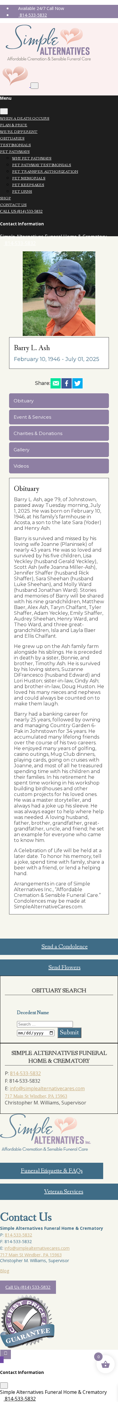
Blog (4, 1271)
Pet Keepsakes (28, 185)
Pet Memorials (28, 178)
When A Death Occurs (24, 118)
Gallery (21, 450)
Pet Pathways (15, 151)
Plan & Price (13, 125)
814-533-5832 (32, 15)
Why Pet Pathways (31, 158)
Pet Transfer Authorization (45, 171)
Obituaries (12, 138)
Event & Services (32, 417)
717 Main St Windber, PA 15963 (36, 1096)
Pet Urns (22, 191)
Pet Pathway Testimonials (41, 165)
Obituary (24, 401)
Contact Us (13, 205)
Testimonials (15, 145)
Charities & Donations (38, 433)
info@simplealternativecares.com (47, 1088)
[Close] (4, 111)
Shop (5, 198)
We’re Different (19, 131)
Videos (21, 466)
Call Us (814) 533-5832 (21, 211)
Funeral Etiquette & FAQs (52, 1171)
